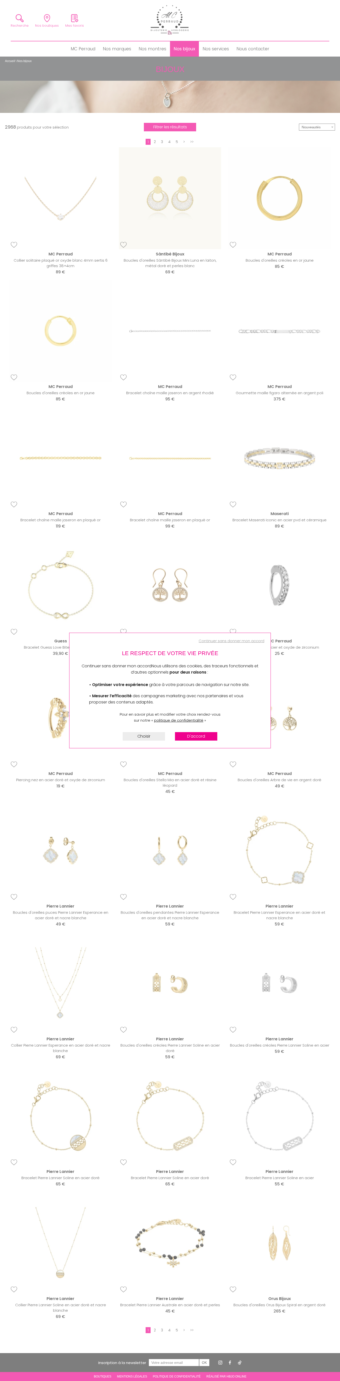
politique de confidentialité (178, 720)
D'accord (196, 736)
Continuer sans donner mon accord (231, 640)
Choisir (143, 736)
